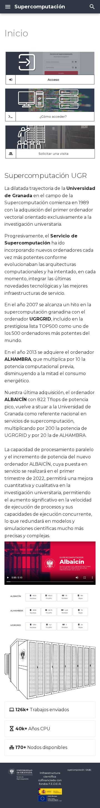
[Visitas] (50, 142)
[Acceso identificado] (50, 68)
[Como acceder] (50, 105)
